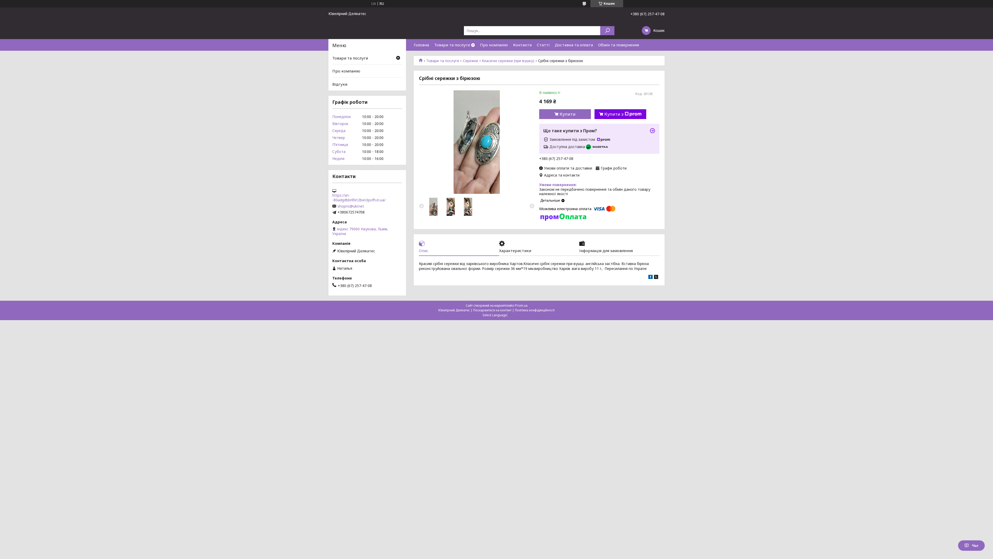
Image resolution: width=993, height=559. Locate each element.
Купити (568, 114)
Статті (543, 44)
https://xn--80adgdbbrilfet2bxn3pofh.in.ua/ (359, 197)
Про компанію (494, 44)
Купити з (613, 114)
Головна (421, 44)
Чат (975, 545)
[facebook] (650, 277)
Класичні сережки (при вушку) (508, 60)
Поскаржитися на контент (492, 310)
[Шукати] (607, 30)
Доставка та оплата (574, 44)
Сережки (470, 60)
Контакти (522, 44)
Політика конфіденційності (535, 310)
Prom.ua (521, 305)
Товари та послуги (452, 44)
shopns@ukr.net (350, 206)
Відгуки (339, 84)
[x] (656, 277)
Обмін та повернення (618, 44)
